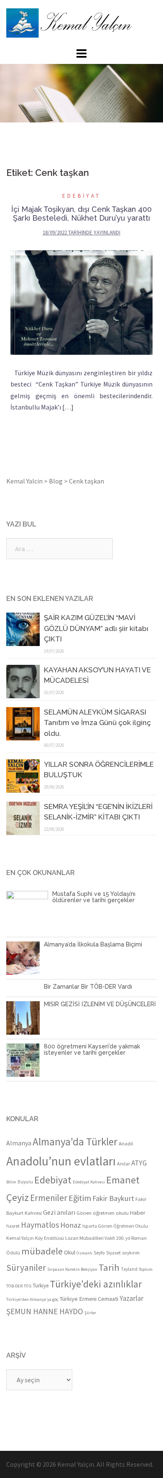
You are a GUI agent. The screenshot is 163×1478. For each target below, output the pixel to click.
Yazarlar (131, 1298)
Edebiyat (81, 195)
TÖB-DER (14, 1286)
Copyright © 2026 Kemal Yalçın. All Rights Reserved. (79, 1464)
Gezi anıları (59, 1212)
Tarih (109, 1267)
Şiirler (90, 1312)
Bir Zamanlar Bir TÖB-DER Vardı (88, 986)
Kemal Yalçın (20, 1238)
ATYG (139, 1163)
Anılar (123, 1163)
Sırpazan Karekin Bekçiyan (72, 1269)
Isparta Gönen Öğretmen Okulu (115, 1226)
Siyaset (113, 1253)
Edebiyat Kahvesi (89, 1182)
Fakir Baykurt (113, 1198)
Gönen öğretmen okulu (102, 1212)
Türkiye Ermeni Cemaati (88, 1298)
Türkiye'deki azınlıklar (96, 1283)
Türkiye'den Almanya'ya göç (32, 1299)
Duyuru (25, 1182)
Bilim (11, 1182)
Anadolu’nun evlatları (61, 1161)
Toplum (146, 1269)
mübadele (42, 1251)
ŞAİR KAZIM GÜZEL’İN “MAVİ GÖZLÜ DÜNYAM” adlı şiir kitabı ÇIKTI (96, 628)
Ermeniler (48, 1197)
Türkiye (40, 1285)
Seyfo (99, 1253)
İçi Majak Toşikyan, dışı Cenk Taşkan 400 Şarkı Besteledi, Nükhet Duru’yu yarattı (81, 213)
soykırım (131, 1253)
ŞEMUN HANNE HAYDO (44, 1311)
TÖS (27, 1286)
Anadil (126, 1143)
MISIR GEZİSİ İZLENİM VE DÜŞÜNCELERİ (100, 1004)
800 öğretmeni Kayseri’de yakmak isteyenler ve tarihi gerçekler (92, 1049)
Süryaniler (26, 1267)
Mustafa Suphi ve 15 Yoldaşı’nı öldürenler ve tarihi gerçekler (93, 896)
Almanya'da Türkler (75, 1141)
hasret (13, 1226)
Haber (137, 1212)
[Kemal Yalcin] (81, 23)
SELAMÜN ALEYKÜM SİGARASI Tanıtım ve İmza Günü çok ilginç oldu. (97, 723)
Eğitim (80, 1198)
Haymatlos (40, 1225)
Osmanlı (84, 1253)
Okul (69, 1252)
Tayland (129, 1269)
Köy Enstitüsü (49, 1238)
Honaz (70, 1225)
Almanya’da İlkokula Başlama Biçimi (93, 944)
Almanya (18, 1143)
